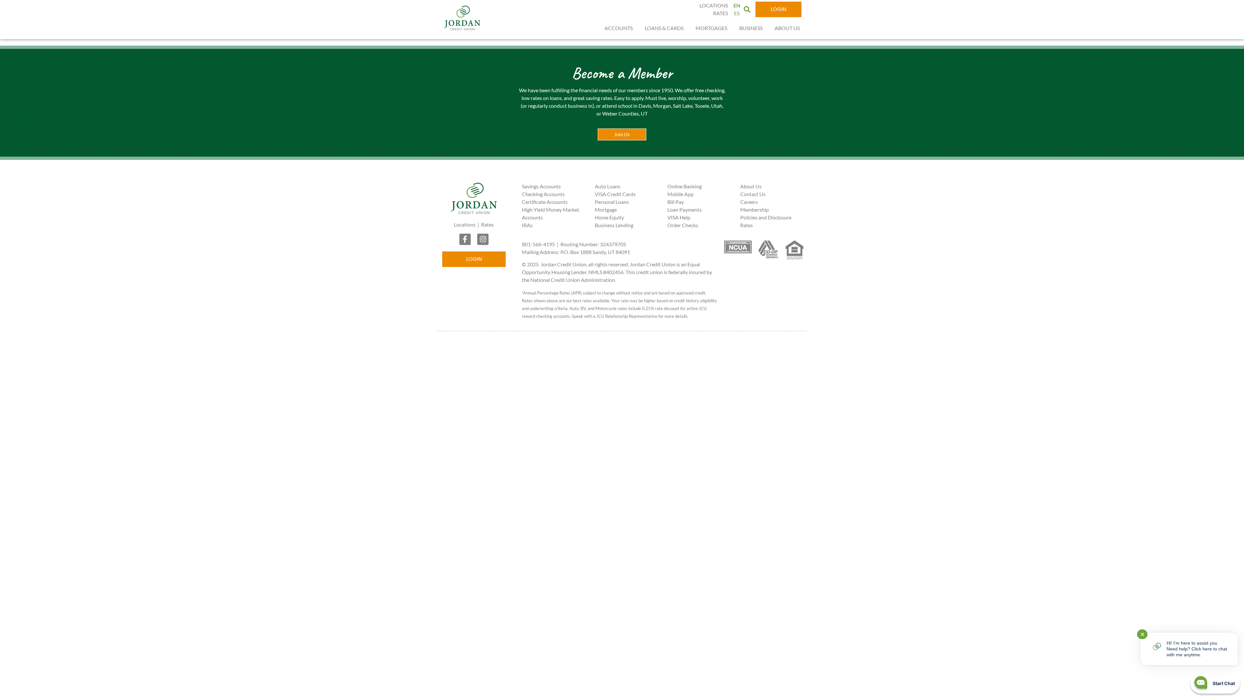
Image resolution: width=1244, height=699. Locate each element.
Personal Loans (612, 202)
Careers (749, 202)
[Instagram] (483, 239)
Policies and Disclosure (765, 217)
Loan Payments (684, 209)
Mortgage (606, 209)
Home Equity (609, 217)
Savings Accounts (541, 186)
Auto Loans (607, 186)
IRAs (527, 225)
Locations (465, 224)
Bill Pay (675, 202)
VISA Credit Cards (615, 194)
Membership (754, 209)
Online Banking (684, 186)
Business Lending (614, 225)
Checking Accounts (543, 194)
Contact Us (753, 194)
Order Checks (682, 225)
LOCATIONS (713, 5)
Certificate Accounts (545, 202)
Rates (487, 224)
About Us (751, 186)
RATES (720, 13)
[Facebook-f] (465, 239)
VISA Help (678, 217)
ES (737, 13)
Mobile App (680, 194)
